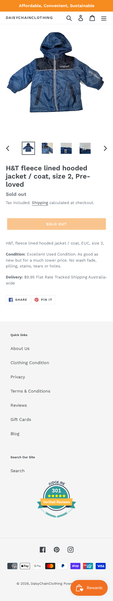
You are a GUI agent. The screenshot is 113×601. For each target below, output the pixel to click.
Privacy (18, 376)
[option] (28, 148)
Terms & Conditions (30, 391)
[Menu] (104, 18)
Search (18, 470)
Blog (15, 433)
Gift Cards (21, 419)
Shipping (40, 202)
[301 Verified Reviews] (56, 520)
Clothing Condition (30, 362)
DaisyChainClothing (29, 18)
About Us (20, 348)
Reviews (19, 405)
